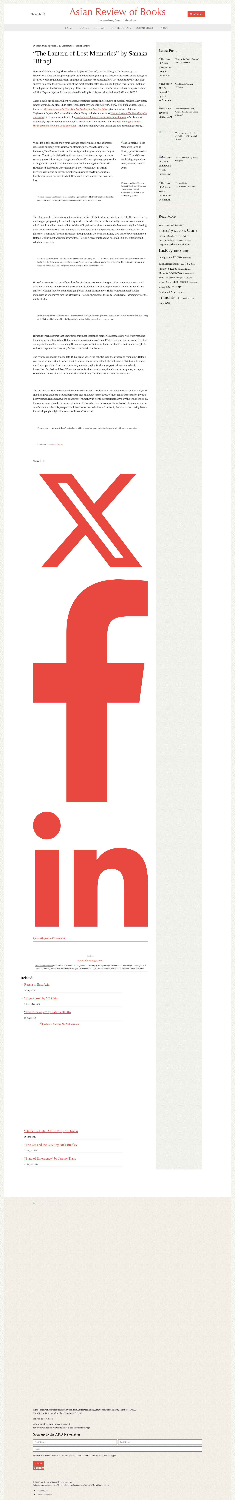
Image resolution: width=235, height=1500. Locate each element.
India (177, 257)
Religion (162, 282)
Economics (181, 240)
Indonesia (187, 258)
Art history (179, 225)
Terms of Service (103, 1455)
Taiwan (179, 292)
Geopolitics (164, 244)
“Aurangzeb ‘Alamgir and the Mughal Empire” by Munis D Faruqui (186, 136)
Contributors (121, 27)
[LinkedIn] (90, 934)
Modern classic (188, 273)
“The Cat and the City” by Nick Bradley (50, 1144)
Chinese (162, 236)
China (192, 230)
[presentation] (74, 1074)
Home (69, 27)
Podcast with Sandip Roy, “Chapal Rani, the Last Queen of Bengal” (186, 112)
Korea (173, 268)
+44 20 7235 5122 (45, 1418)
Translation (59, 938)
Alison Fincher (56, 444)
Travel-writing (188, 298)
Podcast (100, 27)
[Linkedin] (42, 1468)
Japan (37, 938)
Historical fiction (180, 244)
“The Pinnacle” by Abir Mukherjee (184, 85)
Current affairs (167, 240)
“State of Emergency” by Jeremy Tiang (50, 1158)
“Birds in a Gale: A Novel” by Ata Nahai (51, 1131)
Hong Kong (181, 251)
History (166, 250)
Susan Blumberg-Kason (46, 45)
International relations (169, 264)
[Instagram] (37, 1468)
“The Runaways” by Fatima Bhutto (47, 1012)
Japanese (46, 938)
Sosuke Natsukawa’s (100, 117)
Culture (186, 236)
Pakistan (162, 278)
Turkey (161, 303)
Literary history (184, 269)
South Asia (174, 287)
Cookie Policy (43, 1490)
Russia (168, 282)
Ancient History (164, 225)
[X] (90, 577)
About (165, 27)
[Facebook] (90, 801)
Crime (179, 236)
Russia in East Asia (37, 984)
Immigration (165, 257)
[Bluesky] (40, 1468)
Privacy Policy (85, 1455)
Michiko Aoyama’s (77, 109)
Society (162, 287)
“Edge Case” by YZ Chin (41, 998)
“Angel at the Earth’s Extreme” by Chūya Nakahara (187, 60)
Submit (38, 1463)
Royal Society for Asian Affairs (86, 1409)
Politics (189, 278)
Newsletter (196, 14)
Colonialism (170, 236)
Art (172, 225)
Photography (180, 278)
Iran (182, 264)
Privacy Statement (45, 1494)
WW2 (168, 303)
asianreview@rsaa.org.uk (58, 1424)
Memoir (163, 273)
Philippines (170, 277)
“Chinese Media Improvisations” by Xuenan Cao (185, 186)
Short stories (180, 282)
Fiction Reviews (83, 45)
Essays (189, 240)
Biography (166, 231)
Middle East (175, 273)
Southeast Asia (167, 292)
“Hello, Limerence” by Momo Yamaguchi (186, 159)
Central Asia (180, 231)
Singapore (194, 282)
